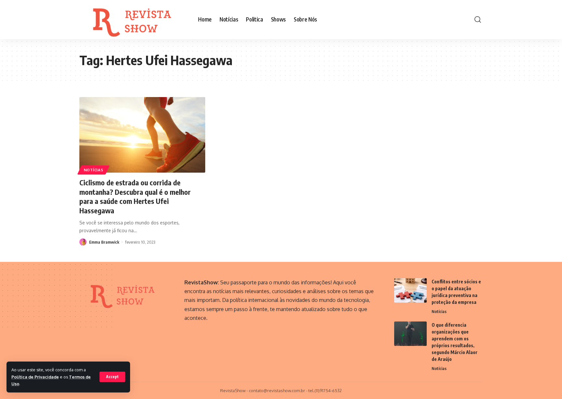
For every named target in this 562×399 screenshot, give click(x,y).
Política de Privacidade (35, 376)
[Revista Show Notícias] (133, 19)
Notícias (93, 169)
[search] (478, 19)
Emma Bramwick (104, 242)
